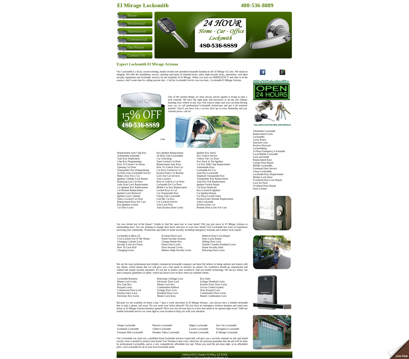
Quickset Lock (260, 142)
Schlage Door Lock (167, 290)
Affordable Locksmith (264, 131)
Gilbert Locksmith (161, 328)
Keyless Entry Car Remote (170, 173)
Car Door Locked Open (209, 196)
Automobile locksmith (128, 155)
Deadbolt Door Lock (167, 293)
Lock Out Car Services (168, 175)
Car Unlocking (164, 158)
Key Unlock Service (207, 155)
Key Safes (205, 278)
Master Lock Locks (127, 281)
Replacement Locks (263, 134)
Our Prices (135, 47)
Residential (136, 23)
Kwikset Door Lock (172, 235)
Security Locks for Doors (130, 244)
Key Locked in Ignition (208, 190)
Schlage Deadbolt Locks (212, 281)
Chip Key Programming (129, 161)
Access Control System (212, 287)
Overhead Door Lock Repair (267, 180)
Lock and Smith (261, 157)
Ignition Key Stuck (206, 152)
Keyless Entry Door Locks (213, 284)
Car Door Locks (125, 207)
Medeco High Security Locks (176, 250)
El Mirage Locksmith (226, 332)
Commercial (137, 39)
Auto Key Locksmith (207, 173)
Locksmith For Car (206, 170)
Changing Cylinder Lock (129, 241)
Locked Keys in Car (167, 190)
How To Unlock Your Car (170, 167)
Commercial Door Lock (129, 290)
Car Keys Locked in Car (169, 170)
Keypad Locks (124, 287)
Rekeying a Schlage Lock (170, 278)
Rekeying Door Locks (213, 250)
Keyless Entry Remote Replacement (215, 198)
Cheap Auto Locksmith (168, 196)
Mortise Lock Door (262, 177)
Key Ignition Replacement (170, 152)
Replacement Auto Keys (169, 164)
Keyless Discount (262, 145)
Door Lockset (260, 188)
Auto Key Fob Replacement (211, 181)
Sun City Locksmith (226, 325)
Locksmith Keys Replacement (268, 174)
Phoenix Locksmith (162, 325)
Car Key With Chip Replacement (213, 164)
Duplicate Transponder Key (211, 175)
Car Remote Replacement (130, 190)
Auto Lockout (164, 178)
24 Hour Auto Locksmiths (170, 155)
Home (132, 15)
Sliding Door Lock (211, 241)
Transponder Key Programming (133, 170)
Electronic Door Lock (168, 281)
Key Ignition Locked (127, 204)
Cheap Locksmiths (262, 171)
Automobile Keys (206, 167)
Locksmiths (259, 136)
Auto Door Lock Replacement (132, 184)
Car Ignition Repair (206, 193)
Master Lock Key (166, 284)
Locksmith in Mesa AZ (128, 235)
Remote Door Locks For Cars (212, 207)
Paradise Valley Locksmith (165, 332)
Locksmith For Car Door (169, 184)
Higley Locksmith (198, 325)
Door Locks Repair (212, 238)
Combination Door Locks (213, 293)
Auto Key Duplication (128, 158)
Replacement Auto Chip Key (131, 152)
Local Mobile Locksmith (265, 154)
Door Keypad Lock (210, 290)
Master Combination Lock (213, 296)
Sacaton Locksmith (198, 332)
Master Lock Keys (166, 296)
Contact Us (136, 55)
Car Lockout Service (167, 201)
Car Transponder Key (167, 193)
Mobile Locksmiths (262, 165)
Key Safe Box (124, 284)
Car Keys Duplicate (207, 187)
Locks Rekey (259, 139)
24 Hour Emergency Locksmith (269, 151)
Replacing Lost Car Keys (130, 181)
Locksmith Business (127, 278)
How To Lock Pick (127, 247)
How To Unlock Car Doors (131, 164)
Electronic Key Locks (128, 296)
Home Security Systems (174, 238)
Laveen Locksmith (198, 328)
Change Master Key (172, 241)
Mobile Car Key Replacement (172, 187)
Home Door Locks (171, 244)
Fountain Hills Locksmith (130, 332)
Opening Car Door (126, 167)
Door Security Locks (172, 247)
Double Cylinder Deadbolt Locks (219, 244)
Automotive (136, 31)
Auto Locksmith (205, 201)
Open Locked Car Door (169, 161)
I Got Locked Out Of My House (133, 238)
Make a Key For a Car (128, 175)
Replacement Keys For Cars (131, 201)
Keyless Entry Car (206, 204)
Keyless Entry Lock (127, 293)
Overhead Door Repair (264, 185)
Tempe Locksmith (126, 325)
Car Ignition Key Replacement (132, 187)
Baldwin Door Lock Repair (216, 235)
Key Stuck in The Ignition (210, 161)
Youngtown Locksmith (227, 328)
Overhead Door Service (265, 168)
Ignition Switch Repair (208, 184)
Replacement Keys (262, 159)
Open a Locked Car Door (130, 198)
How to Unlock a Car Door (170, 181)
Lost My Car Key (165, 198)
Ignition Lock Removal (129, 193)
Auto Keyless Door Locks (170, 207)
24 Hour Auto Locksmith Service (134, 173)
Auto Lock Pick (165, 204)
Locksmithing (260, 148)
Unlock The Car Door (208, 158)
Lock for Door (260, 182)
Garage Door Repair (263, 162)
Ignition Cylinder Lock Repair (132, 178)
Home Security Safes (212, 247)
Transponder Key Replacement (212, 178)
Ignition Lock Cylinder (128, 196)
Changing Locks (125, 250)
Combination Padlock (168, 287)
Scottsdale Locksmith (128, 328)
